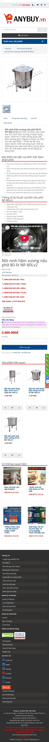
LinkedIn (8, 669)
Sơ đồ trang (6, 625)
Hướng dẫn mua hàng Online (12, 577)
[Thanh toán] (45, 5)
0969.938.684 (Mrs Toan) (15, 292)
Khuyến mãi (6, 652)
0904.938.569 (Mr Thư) (14, 279)
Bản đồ (6, 687)
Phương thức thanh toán (10, 570)
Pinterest (8, 678)
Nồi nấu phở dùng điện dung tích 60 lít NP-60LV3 (36, 390)
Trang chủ (8, 49)
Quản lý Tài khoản (8, 599)
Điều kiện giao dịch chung (11, 566)
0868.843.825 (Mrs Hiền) (15, 288)
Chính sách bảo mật (9, 581)
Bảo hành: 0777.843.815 (13, 301)
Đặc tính (34, 118)
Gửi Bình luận (26, 353)
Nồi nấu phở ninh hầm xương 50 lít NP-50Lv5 (11, 438)
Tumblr (7, 682)
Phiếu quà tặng (7, 645)
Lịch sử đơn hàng (8, 603)
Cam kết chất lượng (8, 584)
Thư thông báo (7, 610)
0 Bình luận (16, 353)
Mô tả (5, 118)
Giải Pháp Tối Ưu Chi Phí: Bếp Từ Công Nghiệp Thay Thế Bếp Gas (37, 530)
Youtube (8, 674)
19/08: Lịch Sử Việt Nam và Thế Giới (36, 489)
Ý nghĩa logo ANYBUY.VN (10, 559)
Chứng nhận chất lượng (19, 118)
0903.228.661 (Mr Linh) (14, 297)
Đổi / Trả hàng (7, 621)
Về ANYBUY (6, 563)
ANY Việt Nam (7, 272)
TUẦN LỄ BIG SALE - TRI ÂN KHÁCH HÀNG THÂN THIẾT (12, 530)
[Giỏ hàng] (41, 5)
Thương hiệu (6, 641)
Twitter (7, 665)
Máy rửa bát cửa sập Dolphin (11, 488)
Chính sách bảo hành (9, 591)
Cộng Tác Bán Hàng (8, 648)
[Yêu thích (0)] (38, 5)
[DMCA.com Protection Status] (8, 635)
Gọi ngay (26, 5)
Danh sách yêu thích (9, 606)
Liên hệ (4, 618)
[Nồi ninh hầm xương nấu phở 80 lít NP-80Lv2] (24, 79)
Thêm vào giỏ (24, 347)
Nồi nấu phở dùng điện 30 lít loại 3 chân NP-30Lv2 (12, 390)
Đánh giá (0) (8, 123)
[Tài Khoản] (33, 5)
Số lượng (4, 337)
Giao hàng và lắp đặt (9, 574)
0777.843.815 (24, 737)
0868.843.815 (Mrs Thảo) (15, 284)
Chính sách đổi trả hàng (10, 588)
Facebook (8, 660)
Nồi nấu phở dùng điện (24, 49)
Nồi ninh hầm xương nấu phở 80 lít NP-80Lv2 (19, 52)
